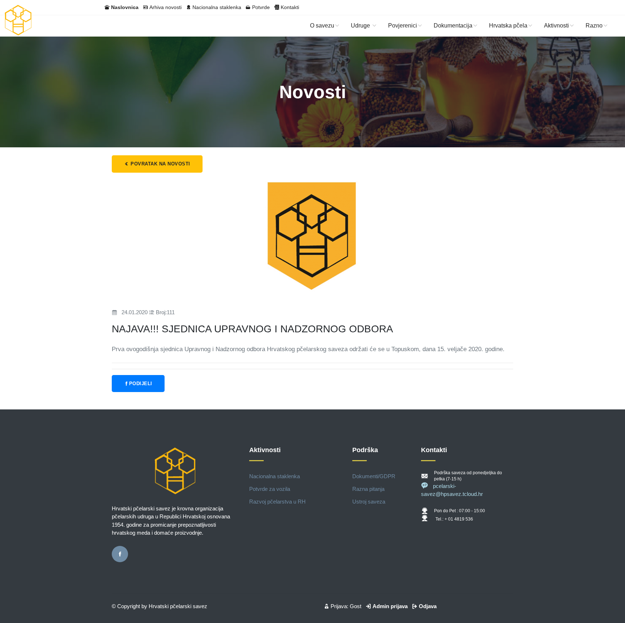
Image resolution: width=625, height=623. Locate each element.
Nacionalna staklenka (216, 7)
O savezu (322, 25)
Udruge (361, 25)
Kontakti (290, 7)
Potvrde (261, 7)
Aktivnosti (556, 25)
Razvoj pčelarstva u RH (277, 501)
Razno (594, 25)
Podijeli (140, 383)
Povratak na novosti (159, 164)
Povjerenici (402, 25)
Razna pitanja (368, 489)
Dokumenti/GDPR (373, 476)
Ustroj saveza (368, 501)
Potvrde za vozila (269, 489)
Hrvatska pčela (508, 25)
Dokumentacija (453, 25)
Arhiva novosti (165, 7)
